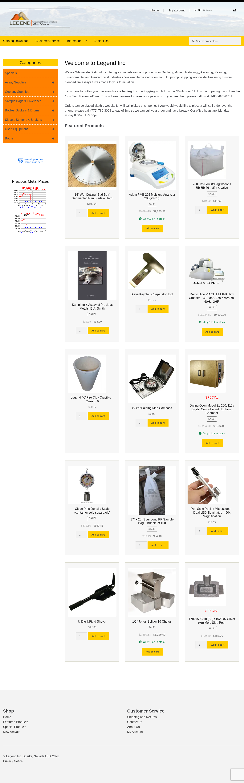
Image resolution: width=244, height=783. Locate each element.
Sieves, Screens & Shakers (30, 120)
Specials (11, 73)
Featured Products (15, 722)
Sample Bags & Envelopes (30, 101)
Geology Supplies (30, 92)
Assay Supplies (30, 82)
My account (177, 10)
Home (155, 10)
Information (74, 40)
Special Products (14, 727)
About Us (133, 727)
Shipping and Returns (142, 717)
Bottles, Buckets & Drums (30, 110)
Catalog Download (16, 40)
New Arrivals (11, 731)
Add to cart (98, 213)
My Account (135, 731)
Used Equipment (30, 129)
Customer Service (47, 40)
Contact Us (100, 40)
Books (30, 138)
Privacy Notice (13, 761)
